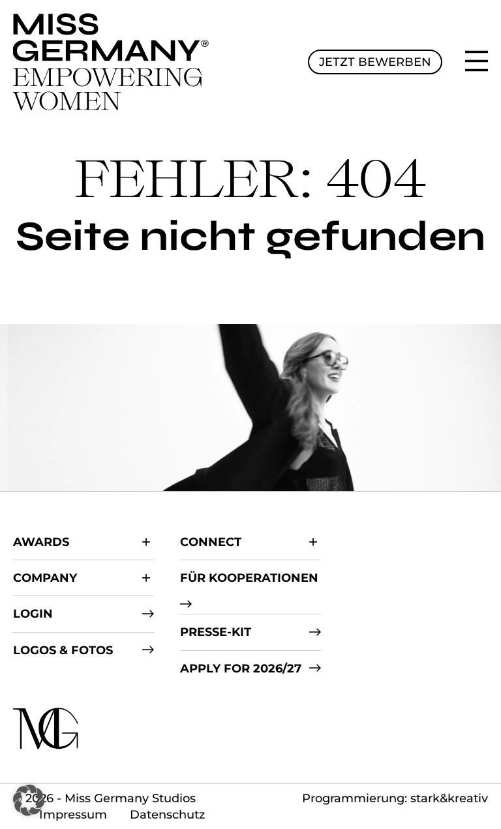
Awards (41, 542)
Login (33, 614)
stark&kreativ (449, 798)
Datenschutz (167, 814)
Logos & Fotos (63, 650)
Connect (210, 542)
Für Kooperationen (249, 578)
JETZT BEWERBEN (375, 62)
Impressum (73, 814)
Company (45, 578)
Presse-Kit (215, 632)
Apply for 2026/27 (240, 668)
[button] (28, 800)
